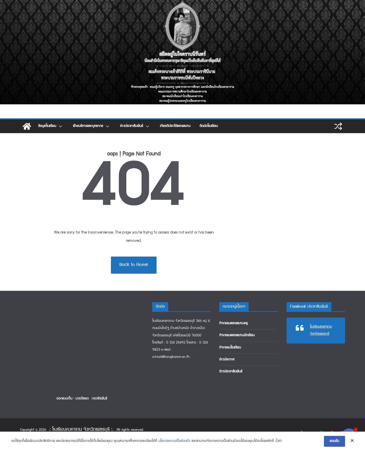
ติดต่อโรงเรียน (209, 126)
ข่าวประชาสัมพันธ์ (131, 126)
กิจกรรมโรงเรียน (230, 347)
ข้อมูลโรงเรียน (47, 126)
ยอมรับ (334, 441)
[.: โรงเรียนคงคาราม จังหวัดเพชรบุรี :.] (182, 4)
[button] (60, 126)
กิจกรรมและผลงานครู (233, 323)
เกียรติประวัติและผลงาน (175, 126)
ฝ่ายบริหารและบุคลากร (88, 126)
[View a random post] (338, 126)
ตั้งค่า (278, 441)
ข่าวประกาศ (226, 359)
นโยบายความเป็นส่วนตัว (174, 441)
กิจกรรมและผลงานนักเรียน (237, 335)
